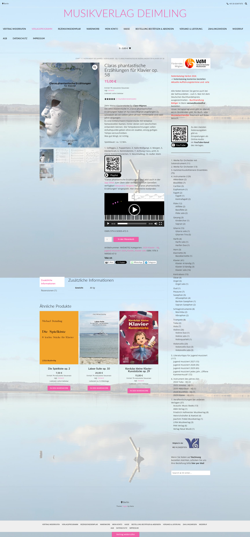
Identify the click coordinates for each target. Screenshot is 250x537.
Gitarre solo (181, 231)
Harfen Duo (181, 245)
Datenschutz (20, 39)
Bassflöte (179, 209)
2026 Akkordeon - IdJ (183, 388)
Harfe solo (180, 242)
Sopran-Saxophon (184, 304)
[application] (134, 210)
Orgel (176, 281)
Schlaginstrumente (182, 309)
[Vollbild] (160, 223)
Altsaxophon (181, 298)
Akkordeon (178, 179)
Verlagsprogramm (42, 29)
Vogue (124, 506)
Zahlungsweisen (217, 29)
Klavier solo (140, 250)
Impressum (39, 39)
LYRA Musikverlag (181, 422)
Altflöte (178, 206)
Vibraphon (180, 315)
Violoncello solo (182, 350)
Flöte (175, 203)
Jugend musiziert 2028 (184, 364)
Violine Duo (180, 332)
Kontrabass (178, 274)
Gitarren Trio (181, 234)
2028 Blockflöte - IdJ (182, 391)
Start (78, 58)
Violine (176, 329)
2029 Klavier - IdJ (110, 58)
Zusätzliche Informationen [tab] (48, 282)
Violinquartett (182, 339)
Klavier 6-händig (183, 266)
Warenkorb (93, 29)
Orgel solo (180, 284)
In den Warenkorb (126, 239)
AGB (5, 39)
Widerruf (237, 29)
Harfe (176, 238)
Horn (175, 249)
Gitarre (176, 228)
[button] (94, 67)
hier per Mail (198, 463)
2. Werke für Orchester (182, 166)
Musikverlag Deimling (125, 14)
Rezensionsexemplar (69, 29)
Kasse (127, 29)
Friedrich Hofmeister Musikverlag (189, 412)
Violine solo (180, 336)
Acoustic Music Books (183, 405)
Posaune (177, 291)
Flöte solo (180, 213)
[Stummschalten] (155, 223)
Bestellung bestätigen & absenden (155, 29)
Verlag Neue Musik (182, 429)
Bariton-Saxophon (184, 301)
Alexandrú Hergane (124, 185)
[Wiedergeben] (108, 223)
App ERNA (109, 182)
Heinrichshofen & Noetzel (185, 415)
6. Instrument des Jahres (92, 58)
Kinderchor (180, 220)
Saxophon (178, 295)
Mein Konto (111, 29)
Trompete (178, 319)
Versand (111, 90)
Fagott (176, 192)
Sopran (178, 223)
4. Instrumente (178, 176)
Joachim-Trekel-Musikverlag (186, 419)
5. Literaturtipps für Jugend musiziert (189, 355)
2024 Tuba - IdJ (180, 382)
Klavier (130, 250)
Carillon (177, 186)
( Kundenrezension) (126, 98)
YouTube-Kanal (201, 142)
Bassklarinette (182, 256)
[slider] (132, 223)
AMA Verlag (178, 409)
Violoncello (178, 343)
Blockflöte (178, 182)
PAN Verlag (178, 425)
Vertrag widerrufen (14, 29)
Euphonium (179, 189)
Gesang (177, 217)
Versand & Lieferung (191, 29)
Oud (175, 288)
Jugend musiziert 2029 (115, 250)
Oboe (176, 277)
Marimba (179, 312)
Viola (175, 326)
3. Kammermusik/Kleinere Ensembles (189, 170)
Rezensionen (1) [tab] (49, 290)
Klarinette (178, 253)
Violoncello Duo (182, 346)
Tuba (175, 323)
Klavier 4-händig (183, 263)
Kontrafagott (181, 199)
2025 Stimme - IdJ (181, 385)
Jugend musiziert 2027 (184, 361)
